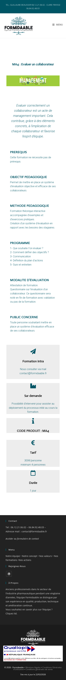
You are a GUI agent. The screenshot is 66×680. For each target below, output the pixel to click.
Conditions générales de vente (39, 669)
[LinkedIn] (9, 574)
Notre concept (30, 556)
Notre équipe (13, 556)
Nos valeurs (45, 556)
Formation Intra (33, 361)
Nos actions (25, 560)
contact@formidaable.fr (34, 531)
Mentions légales (33, 667)
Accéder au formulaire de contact (22, 538)
